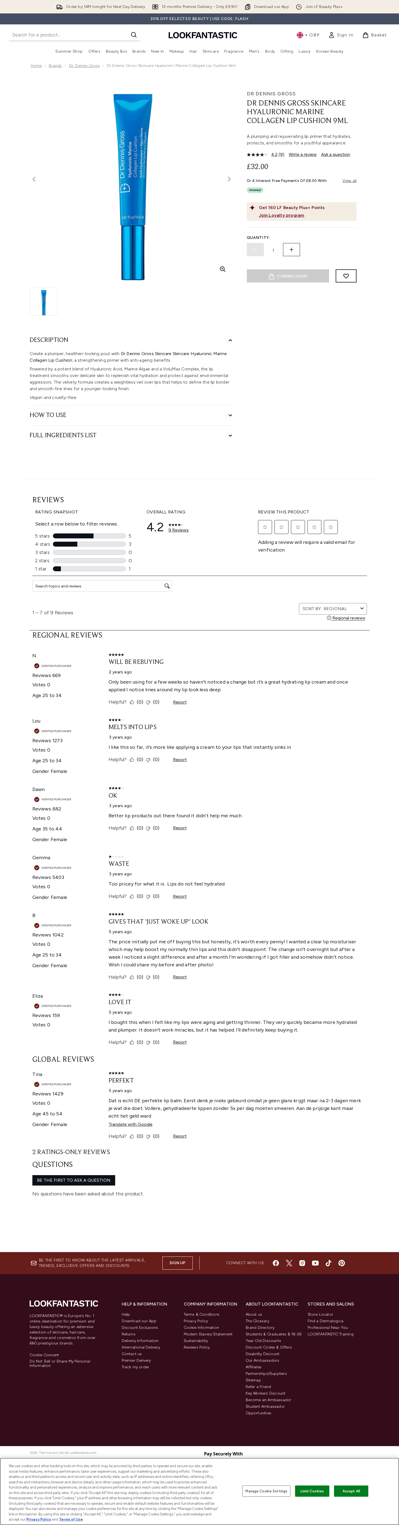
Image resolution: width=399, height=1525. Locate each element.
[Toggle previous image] (34, 179)
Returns (128, 1334)
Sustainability (196, 1340)
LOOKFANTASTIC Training (330, 1334)
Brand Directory (260, 1327)
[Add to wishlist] (346, 275)
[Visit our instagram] (302, 1263)
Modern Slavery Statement (208, 1334)
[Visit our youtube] (315, 1263)
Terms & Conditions (202, 1314)
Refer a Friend (258, 1386)
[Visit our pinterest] (341, 1263)
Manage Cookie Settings (266, 1491)
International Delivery (141, 1347)
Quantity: (258, 237)
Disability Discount (263, 1354)
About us (254, 1314)
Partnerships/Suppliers (266, 1373)
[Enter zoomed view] (222, 269)
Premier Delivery (136, 1360)
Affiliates (254, 1367)
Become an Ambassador (269, 1400)
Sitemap (253, 1380)
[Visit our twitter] (289, 1263)
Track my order (135, 1367)
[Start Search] (134, 35)
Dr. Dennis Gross (84, 65)
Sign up (177, 1263)
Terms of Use (71, 1519)
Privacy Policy (196, 1321)
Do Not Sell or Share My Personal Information (60, 1363)
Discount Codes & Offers (269, 1347)
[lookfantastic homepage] (203, 35)
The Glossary (257, 1321)
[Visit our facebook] (275, 1263)
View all (350, 180)
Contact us (132, 1354)
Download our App (139, 1321)
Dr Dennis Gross (271, 94)
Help (126, 1314)
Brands (55, 65)
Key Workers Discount (266, 1393)
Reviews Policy (197, 1347)
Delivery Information (140, 1340)
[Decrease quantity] (255, 249)
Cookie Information (201, 1327)
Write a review (303, 154)
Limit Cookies (312, 1491)
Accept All (351, 1491)
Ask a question (335, 154)
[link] (341, 35)
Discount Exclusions (140, 1327)
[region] (199, 1491)
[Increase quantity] (291, 249)
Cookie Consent (44, 1355)
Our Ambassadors (262, 1360)
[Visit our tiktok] (328, 1263)
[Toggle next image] (229, 179)
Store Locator (320, 1314)
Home (36, 65)
